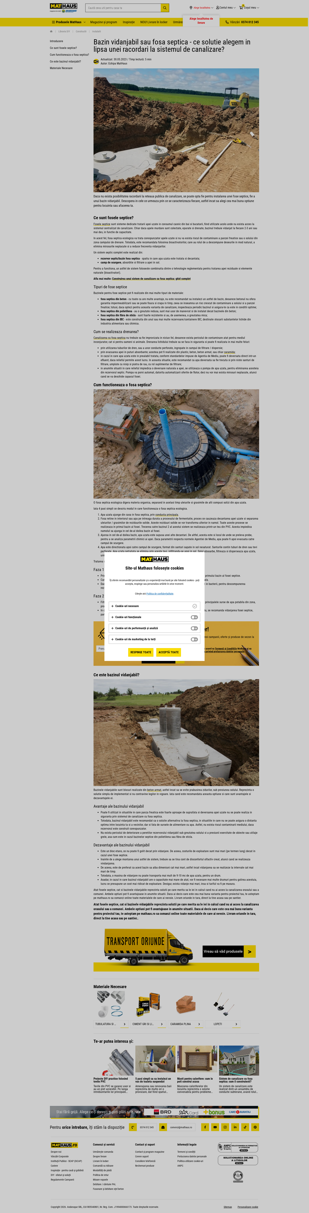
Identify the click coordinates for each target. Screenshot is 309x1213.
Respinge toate (141, 652)
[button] (125, 606)
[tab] (154, 606)
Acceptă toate (169, 652)
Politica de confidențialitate (159, 593)
